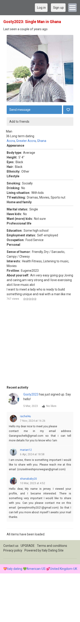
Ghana (41, 141)
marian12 (26, 449)
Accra (11, 141)
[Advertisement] (40, 345)
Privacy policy (12, 550)
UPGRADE (28, 545)
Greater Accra (26, 141)
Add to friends (19, 121)
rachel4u (25, 416)
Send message (19, 109)
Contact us (10, 545)
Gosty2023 (30, 394)
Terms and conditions (52, 545)
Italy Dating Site (53, 550)
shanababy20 (28, 478)
